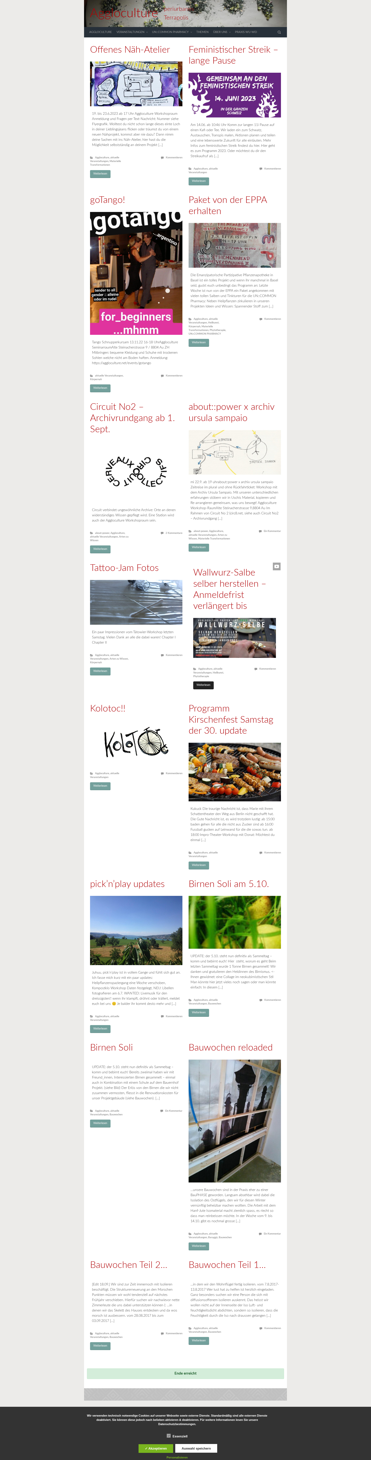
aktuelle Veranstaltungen (109, 376)
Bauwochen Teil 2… (128, 1265)
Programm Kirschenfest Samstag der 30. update (231, 719)
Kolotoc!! (107, 708)
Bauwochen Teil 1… (227, 1265)
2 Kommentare (174, 533)
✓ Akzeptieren (156, 1448)
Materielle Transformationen (214, 539)
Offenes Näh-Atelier (130, 49)
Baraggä (213, 1237)
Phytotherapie (217, 330)
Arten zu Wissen (119, 659)
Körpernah (96, 379)
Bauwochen (214, 1004)
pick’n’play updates (127, 884)
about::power (102, 533)
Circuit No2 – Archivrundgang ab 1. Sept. (132, 418)
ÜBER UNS (220, 32)
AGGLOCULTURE (100, 32)
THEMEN (202, 32)
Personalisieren (177, 1457)
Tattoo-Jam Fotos (124, 568)
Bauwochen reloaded (231, 1047)
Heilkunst (213, 323)
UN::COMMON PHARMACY (170, 32)
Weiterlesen (100, 173)
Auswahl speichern (196, 1448)
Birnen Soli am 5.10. (229, 884)
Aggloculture (124, 13)
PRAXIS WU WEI (246, 32)
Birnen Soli (111, 1047)
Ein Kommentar (272, 531)
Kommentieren (174, 157)
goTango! (107, 200)
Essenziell (180, 1436)
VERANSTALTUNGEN (130, 32)
